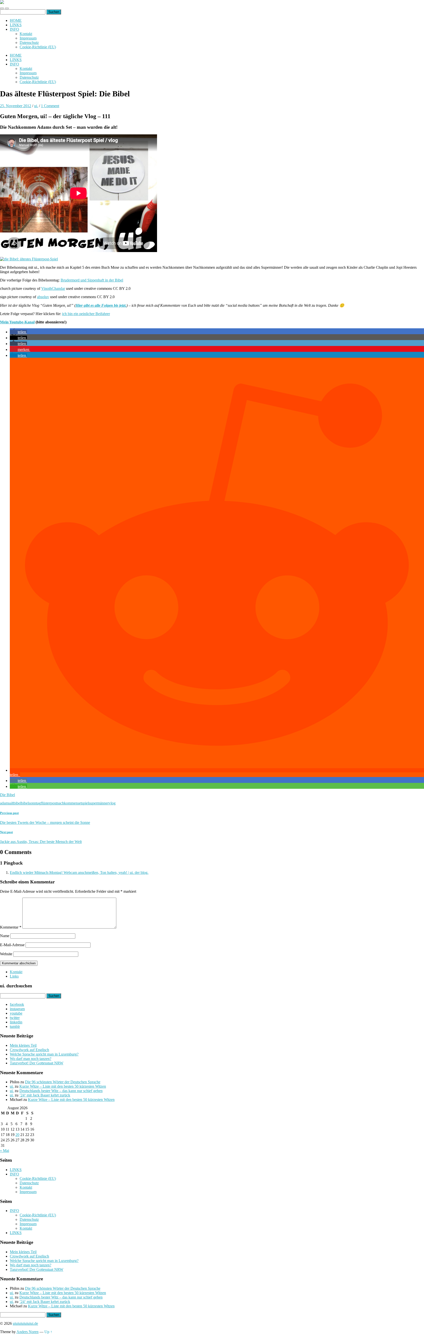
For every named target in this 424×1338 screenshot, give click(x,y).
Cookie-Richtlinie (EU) (38, 47)
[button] (18, 332)
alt (11, 803)
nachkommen (67, 803)
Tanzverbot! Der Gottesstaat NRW (36, 1063)
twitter (15, 1018)
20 (17, 1135)
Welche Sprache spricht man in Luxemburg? (44, 1054)
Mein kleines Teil (23, 1045)
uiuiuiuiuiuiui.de (25, 1323)
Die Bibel (7, 795)
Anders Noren (27, 1332)
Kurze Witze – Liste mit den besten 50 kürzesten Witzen (62, 1086)
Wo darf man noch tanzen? (30, 1059)
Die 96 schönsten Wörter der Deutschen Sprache (62, 1082)
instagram (17, 1009)
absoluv (43, 297)
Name (4, 936)
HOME (16, 20)
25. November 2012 (15, 106)
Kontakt (26, 34)
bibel (17, 803)
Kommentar (10, 927)
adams (5, 803)
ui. (36, 106)
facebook (17, 1004)
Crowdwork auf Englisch (29, 1050)
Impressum (28, 38)
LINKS (16, 25)
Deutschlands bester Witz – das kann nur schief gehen (61, 1091)
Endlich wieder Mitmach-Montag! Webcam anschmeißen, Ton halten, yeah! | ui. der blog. (79, 872)
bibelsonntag (31, 803)
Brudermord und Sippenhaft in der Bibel (92, 280)
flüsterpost (49, 803)
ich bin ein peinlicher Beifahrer (86, 314)
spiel (85, 803)
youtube (16, 1013)
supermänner (99, 803)
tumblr (15, 1026)
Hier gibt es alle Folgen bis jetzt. (101, 305)
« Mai (4, 1150)
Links (14, 976)
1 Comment (50, 106)
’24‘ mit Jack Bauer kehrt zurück (44, 1095)
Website (6, 954)
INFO (14, 29)
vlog (112, 803)
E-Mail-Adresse (12, 945)
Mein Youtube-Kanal (17, 322)
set (80, 803)
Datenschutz (29, 42)
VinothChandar (53, 288)
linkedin (16, 1022)
